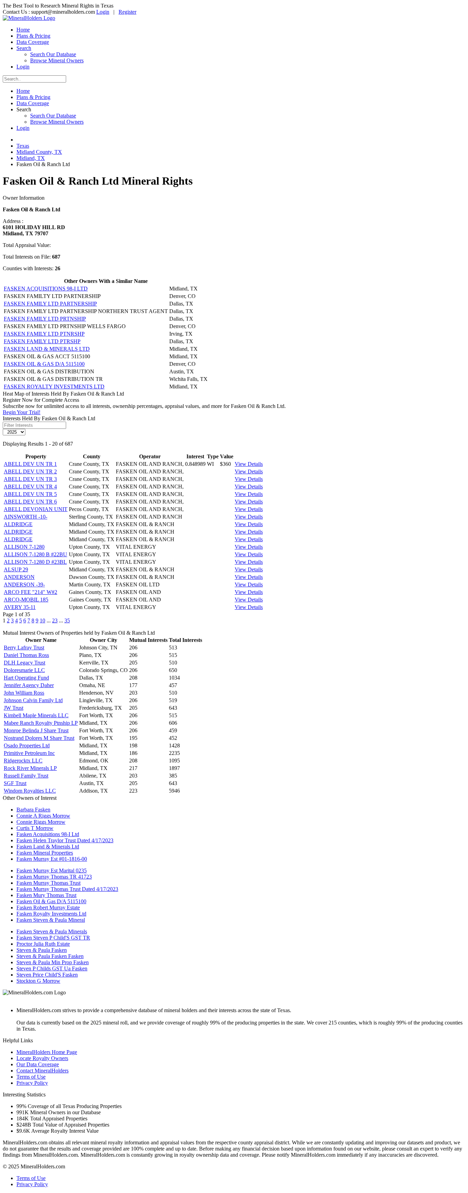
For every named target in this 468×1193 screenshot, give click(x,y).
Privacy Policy (32, 1083)
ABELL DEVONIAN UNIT (35, 509)
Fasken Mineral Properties (44, 853)
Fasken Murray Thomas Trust (48, 883)
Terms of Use (31, 1077)
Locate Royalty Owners (42, 1058)
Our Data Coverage (37, 1064)
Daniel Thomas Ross (26, 655)
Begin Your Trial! (21, 412)
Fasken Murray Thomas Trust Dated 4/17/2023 (67, 889)
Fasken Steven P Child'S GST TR (53, 938)
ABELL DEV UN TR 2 (30, 471)
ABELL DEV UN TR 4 (30, 486)
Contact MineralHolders (42, 1070)
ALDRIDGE (18, 524)
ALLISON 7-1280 (24, 547)
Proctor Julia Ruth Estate (43, 944)
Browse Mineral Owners (57, 60)
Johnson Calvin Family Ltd (33, 700)
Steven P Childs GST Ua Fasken (51, 968)
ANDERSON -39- (24, 584)
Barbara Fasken (33, 809)
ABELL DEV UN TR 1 (30, 464)
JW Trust (13, 708)
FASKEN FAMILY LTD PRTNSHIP (45, 319)
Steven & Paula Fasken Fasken (50, 956)
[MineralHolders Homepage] (29, 18)
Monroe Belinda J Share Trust (36, 730)
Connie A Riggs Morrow (43, 816)
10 (42, 620)
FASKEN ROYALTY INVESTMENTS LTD (54, 386)
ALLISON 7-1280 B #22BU (35, 554)
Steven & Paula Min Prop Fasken (52, 962)
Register (127, 12)
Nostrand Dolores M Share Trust (39, 738)
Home (23, 30)
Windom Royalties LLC (30, 791)
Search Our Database (53, 54)
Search (23, 48)
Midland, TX (30, 158)
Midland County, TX (39, 152)
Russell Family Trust (26, 776)
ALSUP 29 (16, 569)
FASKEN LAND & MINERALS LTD (47, 349)
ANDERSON (19, 577)
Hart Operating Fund (26, 678)
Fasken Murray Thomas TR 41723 (54, 877)
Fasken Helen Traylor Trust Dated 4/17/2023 (64, 840)
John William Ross (24, 693)
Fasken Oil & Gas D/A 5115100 (51, 901)
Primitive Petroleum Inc (29, 753)
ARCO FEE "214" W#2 (30, 592)
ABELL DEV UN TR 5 (30, 494)
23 (55, 620)
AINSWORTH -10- (25, 517)
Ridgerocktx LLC (23, 760)
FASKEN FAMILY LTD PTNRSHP (44, 334)
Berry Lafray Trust (24, 647)
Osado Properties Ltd (27, 745)
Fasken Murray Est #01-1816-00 (51, 859)
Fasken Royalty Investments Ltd (51, 914)
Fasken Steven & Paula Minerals (51, 931)
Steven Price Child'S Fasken (47, 975)
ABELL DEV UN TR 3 (30, 479)
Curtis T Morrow (34, 828)
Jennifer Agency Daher (29, 685)
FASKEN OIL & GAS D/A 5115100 (44, 364)
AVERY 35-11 (20, 607)
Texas (22, 146)
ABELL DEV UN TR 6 (30, 502)
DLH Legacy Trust (24, 663)
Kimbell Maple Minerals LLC (36, 715)
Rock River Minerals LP (30, 768)
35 (67, 620)
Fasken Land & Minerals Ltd (47, 846)
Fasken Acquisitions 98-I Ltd (47, 834)
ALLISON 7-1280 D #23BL (35, 562)
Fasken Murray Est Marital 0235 (51, 870)
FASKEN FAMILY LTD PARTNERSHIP (50, 304)
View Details (249, 464)
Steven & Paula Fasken (41, 950)
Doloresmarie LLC (24, 670)
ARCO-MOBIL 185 (26, 599)
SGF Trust (15, 783)
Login (102, 12)
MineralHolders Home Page (46, 1052)
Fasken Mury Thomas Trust (46, 895)
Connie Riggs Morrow (40, 822)
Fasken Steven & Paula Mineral (50, 920)
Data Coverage (32, 42)
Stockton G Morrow (38, 981)
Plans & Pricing (33, 36)
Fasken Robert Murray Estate (48, 907)
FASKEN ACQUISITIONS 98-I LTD (46, 288)
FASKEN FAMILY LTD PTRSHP (42, 341)
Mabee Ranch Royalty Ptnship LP (41, 723)
